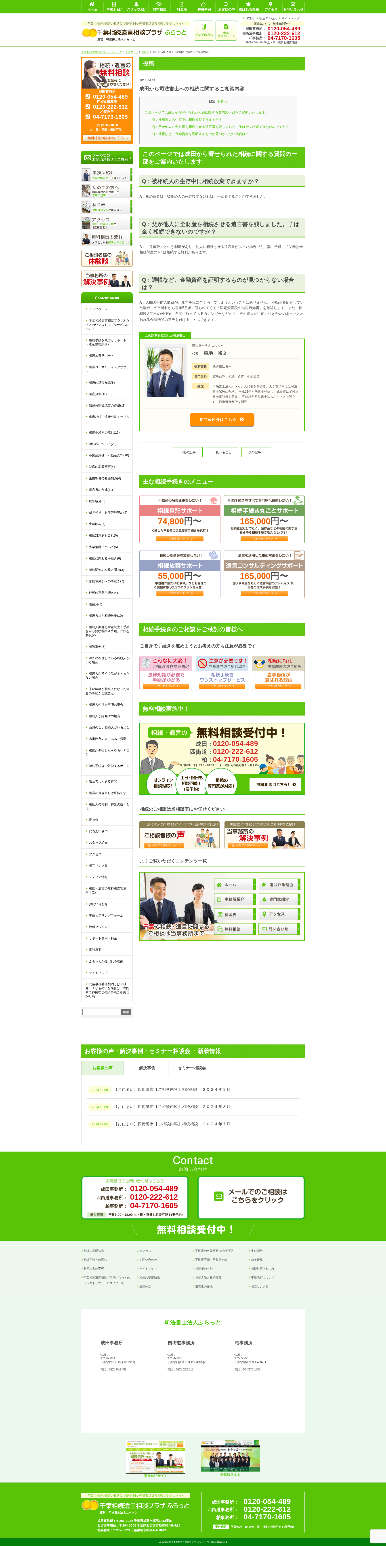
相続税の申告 (204, 1268)
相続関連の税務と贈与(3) (106, 570)
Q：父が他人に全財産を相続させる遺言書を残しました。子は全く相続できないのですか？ (220, 127)
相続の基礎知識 (94, 1250)
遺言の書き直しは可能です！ (109, 793)
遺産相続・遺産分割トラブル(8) (108, 419)
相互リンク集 (98, 865)
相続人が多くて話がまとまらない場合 (108, 675)
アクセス (95, 854)
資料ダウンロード (101, 927)
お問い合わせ (98, 904)
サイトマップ (291, 18)
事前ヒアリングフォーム (106, 915)
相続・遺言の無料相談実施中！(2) (106, 890)
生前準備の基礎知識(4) (105, 478)
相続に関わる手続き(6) (105, 558)
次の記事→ (256, 452)
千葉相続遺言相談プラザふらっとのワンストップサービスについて (108, 324)
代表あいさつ (98, 831)
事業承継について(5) (103, 547)
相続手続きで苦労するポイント (108, 768)
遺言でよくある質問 (103, 781)
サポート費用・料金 (103, 938)
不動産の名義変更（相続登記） (215, 1250)
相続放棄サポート (101, 355)
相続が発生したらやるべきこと (108, 752)
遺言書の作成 (204, 1286)
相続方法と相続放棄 (208, 1277)
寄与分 (93, 820)
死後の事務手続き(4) (103, 592)
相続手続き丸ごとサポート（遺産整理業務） (106, 342)
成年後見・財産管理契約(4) (108, 512)
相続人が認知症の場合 (104, 716)
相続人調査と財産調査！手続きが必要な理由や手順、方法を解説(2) (108, 631)
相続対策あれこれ (262, 1268)
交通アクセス (268, 18)
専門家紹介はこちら (218, 419)
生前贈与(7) (97, 524)
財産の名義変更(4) (102, 466)
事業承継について (262, 1277)
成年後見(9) (97, 501)
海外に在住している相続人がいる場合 (108, 660)
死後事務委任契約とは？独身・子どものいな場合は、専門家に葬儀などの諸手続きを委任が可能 (107, 990)
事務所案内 (97, 949)
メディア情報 (98, 877)
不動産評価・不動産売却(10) (109, 455)
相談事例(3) (97, 646)
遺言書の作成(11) (101, 489)
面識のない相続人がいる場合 (109, 727)
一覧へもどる (222, 452)
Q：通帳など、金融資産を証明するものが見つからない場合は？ (200, 134)
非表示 (222, 101)
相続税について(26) (103, 444)
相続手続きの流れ (95, 1259)
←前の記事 (188, 452)
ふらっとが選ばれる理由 (106, 961)
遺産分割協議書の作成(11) (107, 405)
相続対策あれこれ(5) (103, 535)
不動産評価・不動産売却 (211, 1259)
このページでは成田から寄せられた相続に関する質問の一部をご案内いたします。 (207, 112)
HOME (250, 18)
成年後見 (257, 1259)
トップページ (98, 309)
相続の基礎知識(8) (102, 382)
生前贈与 (257, 1250)
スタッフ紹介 (98, 842)
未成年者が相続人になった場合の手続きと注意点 (108, 691)
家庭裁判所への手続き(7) (106, 581)
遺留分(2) (95, 604)
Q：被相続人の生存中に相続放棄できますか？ (187, 119)
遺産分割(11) (98, 394)
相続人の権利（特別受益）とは (108, 806)
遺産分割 (145, 1286)
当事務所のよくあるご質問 (107, 739)
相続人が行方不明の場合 (106, 704)
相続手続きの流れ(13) (104, 432)
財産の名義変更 (94, 1268)
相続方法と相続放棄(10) (106, 615)
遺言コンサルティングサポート (108, 369)
